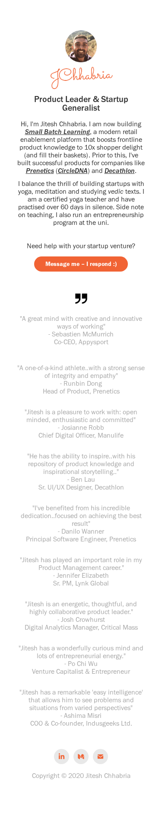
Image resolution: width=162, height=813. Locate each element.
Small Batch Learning (57, 132)
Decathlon (120, 170)
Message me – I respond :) (81, 264)
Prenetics (40, 170)
